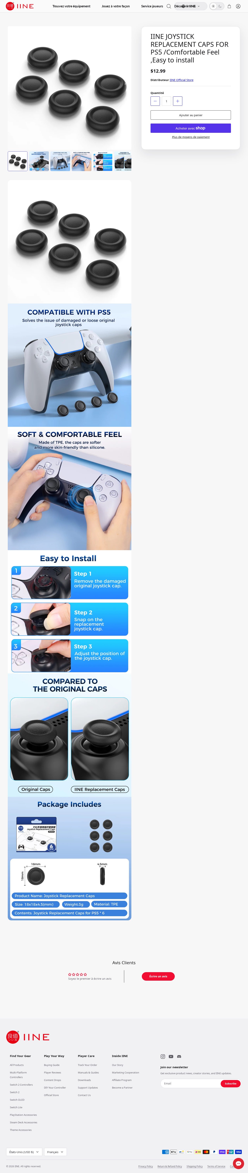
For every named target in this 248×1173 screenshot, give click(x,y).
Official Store (51, 1095)
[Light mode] (213, 6)
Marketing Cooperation (125, 1072)
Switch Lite (16, 1107)
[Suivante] (125, 84)
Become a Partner (122, 1087)
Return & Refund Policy (170, 1166)
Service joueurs (152, 6)
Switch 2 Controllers (21, 1084)
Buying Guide (51, 1065)
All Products (17, 1065)
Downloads (84, 1080)
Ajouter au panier (190, 115)
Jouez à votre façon (116, 6)
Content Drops (52, 1080)
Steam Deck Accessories (23, 1122)
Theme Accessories (21, 1130)
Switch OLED (17, 1099)
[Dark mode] (220, 6)
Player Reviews (52, 1072)
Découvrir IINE (185, 6)
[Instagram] (162, 1056)
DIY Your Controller (55, 1087)
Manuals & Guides (88, 1072)
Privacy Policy (145, 1166)
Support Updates (88, 1087)
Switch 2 (14, 1092)
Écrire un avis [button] (158, 976)
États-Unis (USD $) (21, 1152)
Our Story (117, 1065)
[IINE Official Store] (20, 6)
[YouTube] (171, 1056)
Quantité (157, 93)
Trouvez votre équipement (71, 6)
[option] (70, 88)
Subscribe (230, 1083)
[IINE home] (27, 1037)
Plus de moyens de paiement (191, 137)
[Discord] (179, 1056)
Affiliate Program (122, 1080)
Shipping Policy (195, 1166)
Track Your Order (87, 1065)
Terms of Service (216, 1166)
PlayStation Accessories (23, 1115)
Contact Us (84, 1095)
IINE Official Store (181, 80)
